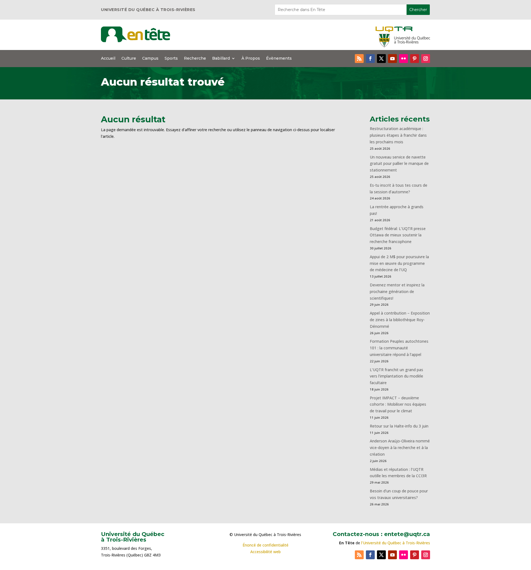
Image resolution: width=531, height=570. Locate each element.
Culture (128, 58)
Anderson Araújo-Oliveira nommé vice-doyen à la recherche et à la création (400, 447)
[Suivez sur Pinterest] (414, 58)
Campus (150, 58)
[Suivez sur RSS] (359, 58)
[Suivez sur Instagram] (425, 58)
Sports (171, 58)
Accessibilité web (265, 551)
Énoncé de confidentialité (265, 545)
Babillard (221, 58)
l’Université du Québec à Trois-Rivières (395, 542)
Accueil (108, 58)
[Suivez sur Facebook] (370, 58)
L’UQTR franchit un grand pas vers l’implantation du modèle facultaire (396, 376)
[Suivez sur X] (381, 58)
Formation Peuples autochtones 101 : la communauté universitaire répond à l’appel (399, 348)
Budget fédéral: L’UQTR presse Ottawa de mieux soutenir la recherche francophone (398, 235)
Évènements (279, 58)
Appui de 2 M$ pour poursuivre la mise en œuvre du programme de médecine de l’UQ (399, 263)
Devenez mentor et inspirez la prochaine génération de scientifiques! (397, 291)
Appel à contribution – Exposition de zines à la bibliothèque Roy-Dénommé (400, 319)
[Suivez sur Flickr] (403, 58)
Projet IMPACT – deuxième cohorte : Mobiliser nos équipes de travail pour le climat (398, 404)
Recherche (195, 58)
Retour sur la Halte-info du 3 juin (399, 426)
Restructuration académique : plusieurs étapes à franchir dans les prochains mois (398, 135)
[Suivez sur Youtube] (392, 58)
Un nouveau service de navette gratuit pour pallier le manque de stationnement (399, 163)
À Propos (250, 58)
